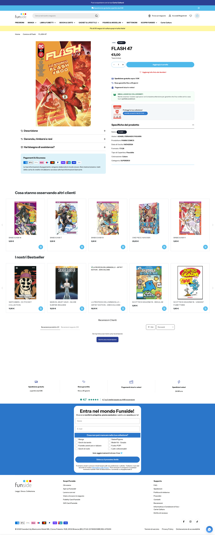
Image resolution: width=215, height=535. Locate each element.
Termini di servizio (151, 529)
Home (17, 34)
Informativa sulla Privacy (100, 467)
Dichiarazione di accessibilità (188, 529)
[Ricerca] (96, 15)
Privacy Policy (167, 529)
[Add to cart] (41, 247)
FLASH (120, 42)
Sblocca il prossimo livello (107, 460)
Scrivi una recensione (107, 339)
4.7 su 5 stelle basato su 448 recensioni (118, 399)
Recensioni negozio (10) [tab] (70, 327)
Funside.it (25, 529)
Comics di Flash (29, 34)
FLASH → (121, 132)
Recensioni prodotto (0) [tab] (50, 327)
